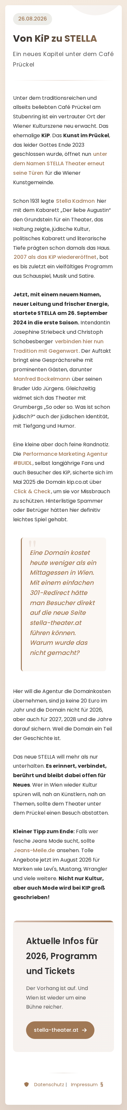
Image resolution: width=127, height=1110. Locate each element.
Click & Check (32, 491)
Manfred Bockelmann (42, 379)
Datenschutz (49, 1084)
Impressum (84, 1084)
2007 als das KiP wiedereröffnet (55, 257)
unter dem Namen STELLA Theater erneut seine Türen (60, 163)
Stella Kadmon (75, 201)
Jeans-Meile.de (34, 850)
